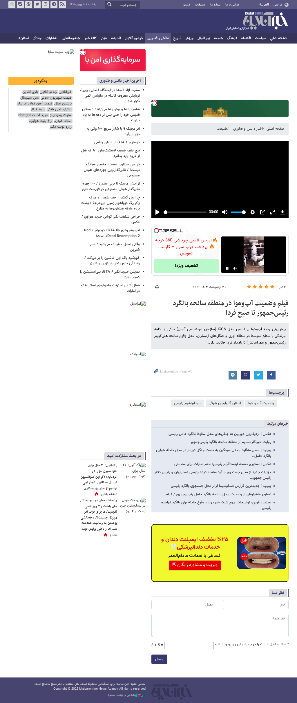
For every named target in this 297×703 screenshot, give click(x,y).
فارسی (278, 4)
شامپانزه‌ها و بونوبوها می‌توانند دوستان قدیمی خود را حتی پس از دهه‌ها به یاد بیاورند (111, 114)
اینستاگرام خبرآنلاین (45, 4)
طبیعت (222, 129)
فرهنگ (232, 38)
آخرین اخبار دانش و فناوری (120, 80)
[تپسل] (154, 103)
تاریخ (177, 38)
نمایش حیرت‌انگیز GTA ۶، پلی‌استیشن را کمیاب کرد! (110, 274)
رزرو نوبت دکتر (61, 127)
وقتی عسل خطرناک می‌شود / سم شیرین (115, 247)
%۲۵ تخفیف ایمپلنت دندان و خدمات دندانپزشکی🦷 (194, 543)
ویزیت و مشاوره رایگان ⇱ (195, 565)
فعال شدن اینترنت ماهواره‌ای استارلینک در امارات (110, 288)
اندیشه (116, 38)
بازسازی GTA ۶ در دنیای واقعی (117, 142)
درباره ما (215, 4)
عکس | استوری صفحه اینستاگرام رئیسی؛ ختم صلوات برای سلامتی (222, 464)
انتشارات (52, 38)
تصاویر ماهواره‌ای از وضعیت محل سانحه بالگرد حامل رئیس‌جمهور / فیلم (218, 494)
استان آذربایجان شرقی (225, 403)
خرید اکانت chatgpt (33, 115)
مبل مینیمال (29, 98)
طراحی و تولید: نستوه (121, 695)
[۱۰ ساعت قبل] (132, 471)
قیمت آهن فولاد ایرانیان (34, 103)
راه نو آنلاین (48, 92)
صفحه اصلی (278, 38)
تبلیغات (200, 4)
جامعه (218, 38)
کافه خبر (90, 38)
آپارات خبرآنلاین (28, 4)
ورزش (189, 38)
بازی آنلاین (30, 92)
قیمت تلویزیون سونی (56, 98)
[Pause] (227, 268)
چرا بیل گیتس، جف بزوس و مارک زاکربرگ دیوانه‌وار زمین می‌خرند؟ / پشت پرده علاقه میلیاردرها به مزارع (110, 203)
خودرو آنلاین (134, 38)
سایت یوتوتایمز (61, 115)
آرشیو (186, 4)
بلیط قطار (38, 109)
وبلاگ (37, 38)
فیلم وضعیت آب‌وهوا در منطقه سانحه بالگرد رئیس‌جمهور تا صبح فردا (231, 308)
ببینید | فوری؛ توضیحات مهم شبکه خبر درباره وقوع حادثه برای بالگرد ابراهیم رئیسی (216, 505)
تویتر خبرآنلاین (37, 4)
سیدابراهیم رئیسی (187, 403)
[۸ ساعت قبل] (132, 506)
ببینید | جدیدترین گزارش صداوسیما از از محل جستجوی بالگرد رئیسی (221, 486)
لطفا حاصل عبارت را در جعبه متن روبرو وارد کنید (251, 644)
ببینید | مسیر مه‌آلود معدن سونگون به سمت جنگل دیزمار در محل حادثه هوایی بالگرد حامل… (213, 453)
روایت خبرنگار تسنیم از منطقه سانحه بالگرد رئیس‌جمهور (231, 442)
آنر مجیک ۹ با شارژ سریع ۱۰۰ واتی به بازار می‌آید (113, 131)
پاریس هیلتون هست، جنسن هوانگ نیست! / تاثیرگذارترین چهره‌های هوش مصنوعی (112, 170)
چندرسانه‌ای (71, 38)
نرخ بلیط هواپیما (40, 121)
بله (20, 4)
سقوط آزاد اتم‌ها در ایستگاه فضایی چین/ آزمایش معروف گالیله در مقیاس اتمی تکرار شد (110, 95)
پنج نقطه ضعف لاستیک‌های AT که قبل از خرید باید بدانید (110, 153)
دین (104, 38)
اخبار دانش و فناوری (248, 129)
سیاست (260, 38)
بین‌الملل (204, 38)
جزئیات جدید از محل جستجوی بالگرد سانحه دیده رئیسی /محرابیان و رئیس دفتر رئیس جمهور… (212, 475)
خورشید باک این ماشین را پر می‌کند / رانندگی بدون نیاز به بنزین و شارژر (112, 260)
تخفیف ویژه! (186, 266)
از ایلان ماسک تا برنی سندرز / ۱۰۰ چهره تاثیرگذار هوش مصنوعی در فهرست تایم (111, 186)
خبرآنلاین (257, 21)
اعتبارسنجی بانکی (59, 109)
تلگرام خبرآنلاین (53, 4)
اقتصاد (246, 38)
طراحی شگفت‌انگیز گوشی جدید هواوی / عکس (111, 219)
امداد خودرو (63, 121)
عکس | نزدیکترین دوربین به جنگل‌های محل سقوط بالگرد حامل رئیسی (220, 434)
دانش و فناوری (158, 38)
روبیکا (11, 4)
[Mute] (235, 268)
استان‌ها (23, 38)
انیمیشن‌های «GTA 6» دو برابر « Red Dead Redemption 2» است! (112, 233)
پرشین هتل (63, 103)
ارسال (159, 659)
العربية (264, 4)
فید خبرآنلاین (62, 4)
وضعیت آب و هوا (261, 403)
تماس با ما (232, 4)
